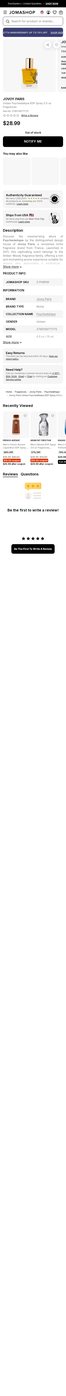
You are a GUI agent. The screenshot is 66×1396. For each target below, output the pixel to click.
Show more (11, 266)
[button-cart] (61, 12)
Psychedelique (52, 391)
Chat (29, 376)
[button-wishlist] (54, 12)
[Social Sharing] (47, 44)
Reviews (10, 474)
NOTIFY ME (33, 141)
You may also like (15, 153)
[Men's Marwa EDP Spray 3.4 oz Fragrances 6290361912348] (52, 415)
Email (21, 376)
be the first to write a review (33, 548)
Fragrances (20, 391)
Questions (30, 474)
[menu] (5, 12)
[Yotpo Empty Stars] (11, 115)
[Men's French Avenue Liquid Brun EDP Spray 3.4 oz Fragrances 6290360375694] (25, 415)
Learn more (22, 203)
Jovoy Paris (35, 391)
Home (9, 391)
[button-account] (48, 12)
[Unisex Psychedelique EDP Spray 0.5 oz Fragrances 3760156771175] (56, 44)
